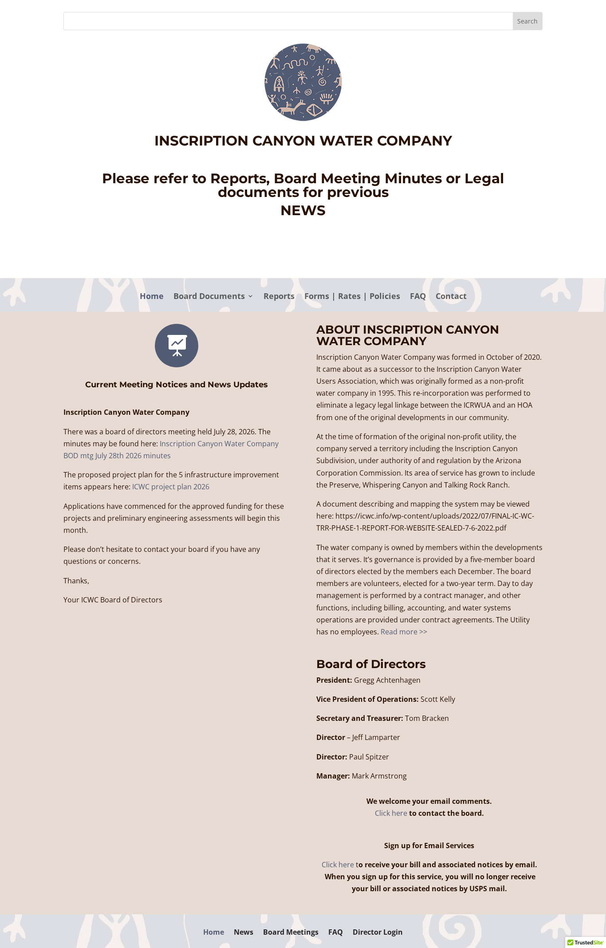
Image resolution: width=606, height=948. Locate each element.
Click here (391, 813)
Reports (279, 297)
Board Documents (209, 297)
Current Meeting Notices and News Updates (176, 384)
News (243, 933)
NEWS (303, 210)
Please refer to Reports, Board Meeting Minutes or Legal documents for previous (303, 185)
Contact (451, 297)
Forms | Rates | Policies (352, 297)
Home (152, 297)
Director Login (378, 933)
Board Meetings (291, 933)
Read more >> (404, 632)
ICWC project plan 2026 (170, 487)
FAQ (418, 297)
